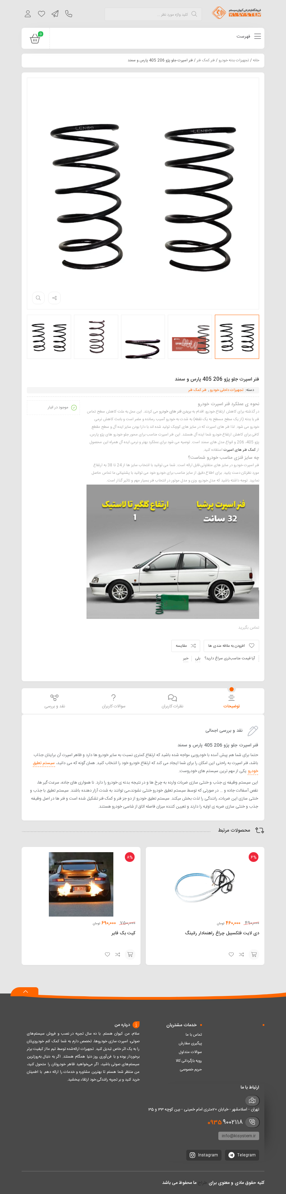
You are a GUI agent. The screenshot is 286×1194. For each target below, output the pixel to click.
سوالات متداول (190, 1052)
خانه (256, 60)
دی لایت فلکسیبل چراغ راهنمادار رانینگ (222, 933)
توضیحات (231, 706)
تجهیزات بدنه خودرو (234, 60)
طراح (202, 1183)
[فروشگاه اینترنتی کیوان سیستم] (236, 14)
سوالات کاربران (114, 706)
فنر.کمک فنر (206, 60)
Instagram (207, 1155)
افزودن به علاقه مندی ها (226, 646)
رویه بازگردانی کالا (189, 1061)
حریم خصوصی (191, 1070)
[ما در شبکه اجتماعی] (55, 15)
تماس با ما (194, 1035)
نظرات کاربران (172, 706)
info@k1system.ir (239, 1135)
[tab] (231, 701)
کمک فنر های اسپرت (240, 450)
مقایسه (181, 646)
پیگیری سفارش (190, 1043)
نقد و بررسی (54, 706)
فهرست (243, 36)
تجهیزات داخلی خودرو (226, 390)
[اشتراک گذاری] (54, 298)
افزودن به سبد (254, 954)
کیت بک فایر (123, 933)
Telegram (246, 1155)
